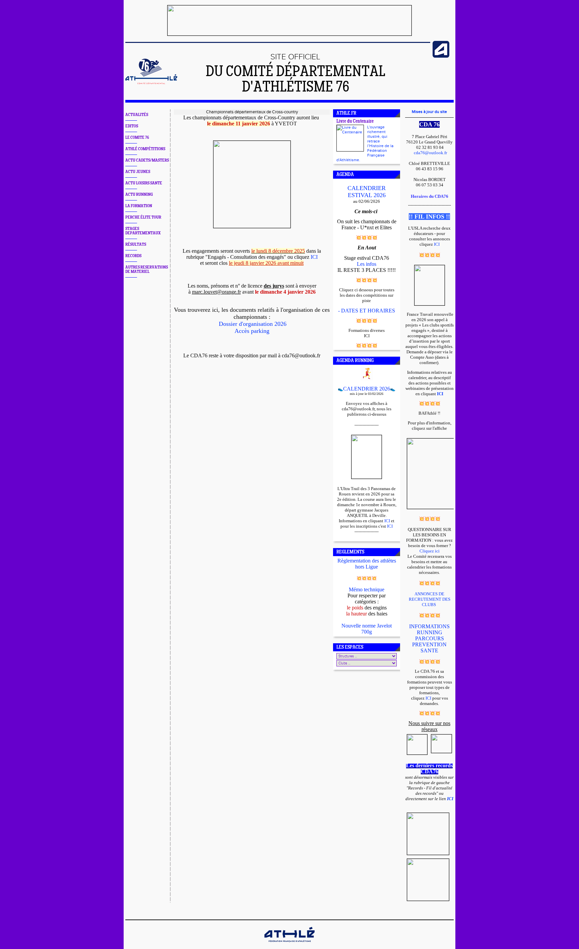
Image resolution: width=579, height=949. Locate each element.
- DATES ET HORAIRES (366, 310)
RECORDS (133, 256)
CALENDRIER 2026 (366, 389)
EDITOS (131, 126)
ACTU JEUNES (137, 172)
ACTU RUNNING (139, 194)
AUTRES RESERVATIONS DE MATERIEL (146, 269)
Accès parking (252, 331)
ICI (314, 257)
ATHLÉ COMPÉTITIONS (145, 149)
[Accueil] (151, 82)
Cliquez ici (430, 550)
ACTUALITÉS (136, 115)
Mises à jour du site (429, 111)
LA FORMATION (138, 206)
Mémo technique (366, 589)
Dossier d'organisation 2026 (252, 323)
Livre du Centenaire (355, 121)
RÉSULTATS (135, 244)
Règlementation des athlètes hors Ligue (366, 564)
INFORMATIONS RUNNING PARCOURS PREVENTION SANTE (429, 638)
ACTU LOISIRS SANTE (143, 183)
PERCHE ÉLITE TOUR (143, 217)
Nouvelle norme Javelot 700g (366, 629)
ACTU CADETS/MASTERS (147, 160)
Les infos (366, 264)
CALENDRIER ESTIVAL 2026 (366, 191)
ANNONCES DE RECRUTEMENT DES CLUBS (429, 599)
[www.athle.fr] (441, 56)
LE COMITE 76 (137, 137)
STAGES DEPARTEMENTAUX (142, 231)
